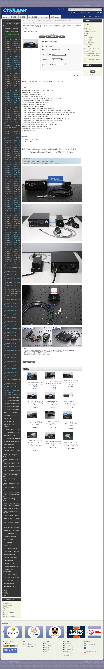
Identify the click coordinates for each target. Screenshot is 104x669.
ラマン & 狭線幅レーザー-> (11, 432)
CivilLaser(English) (86, 5)
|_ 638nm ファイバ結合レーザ (12, 162)
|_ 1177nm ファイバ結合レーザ (13, 293)
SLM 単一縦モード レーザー (11, 441)
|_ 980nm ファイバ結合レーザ (12, 261)
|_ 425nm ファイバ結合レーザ (12, 73)
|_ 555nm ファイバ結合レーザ (12, 145)
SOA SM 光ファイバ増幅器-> (12, 530)
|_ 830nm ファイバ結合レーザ (12, 230)
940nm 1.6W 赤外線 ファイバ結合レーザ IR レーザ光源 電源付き (35, 384)
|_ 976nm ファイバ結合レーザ (12, 259)
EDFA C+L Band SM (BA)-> (12, 508)
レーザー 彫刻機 (8, 560)
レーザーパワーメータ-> (10, 557)
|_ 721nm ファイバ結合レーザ (12, 198)
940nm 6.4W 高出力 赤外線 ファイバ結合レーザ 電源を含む (35, 403)
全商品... (4, 595)
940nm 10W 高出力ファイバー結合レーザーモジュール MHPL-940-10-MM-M (71, 444)
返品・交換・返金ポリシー (91, 42)
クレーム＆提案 (88, 39)
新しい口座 (99, 12)
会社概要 (86, 24)
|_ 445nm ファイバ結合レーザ (12, 90)
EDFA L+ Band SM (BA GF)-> (12, 506)
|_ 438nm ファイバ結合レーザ (12, 81)
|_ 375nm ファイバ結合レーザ (12, 51)
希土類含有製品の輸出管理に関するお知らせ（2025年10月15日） (92, 55)
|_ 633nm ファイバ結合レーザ (12, 155)
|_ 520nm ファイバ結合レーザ (12, 119)
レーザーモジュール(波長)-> (11, 28)
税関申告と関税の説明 (90, 31)
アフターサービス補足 (90, 51)
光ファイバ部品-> (9, 539)
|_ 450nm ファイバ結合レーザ (12, 92)
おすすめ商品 (33, 17)
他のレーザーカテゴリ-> (10, 586)
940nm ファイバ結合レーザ (49, 20)
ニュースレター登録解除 (9, 616)
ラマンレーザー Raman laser (12, 438)
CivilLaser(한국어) (97, 5)
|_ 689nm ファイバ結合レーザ (12, 185)
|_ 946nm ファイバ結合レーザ (12, 255)
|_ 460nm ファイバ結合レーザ (12, 98)
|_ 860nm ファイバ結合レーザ (12, 238)
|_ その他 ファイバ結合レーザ (12, 394)
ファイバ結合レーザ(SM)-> (11, 397)
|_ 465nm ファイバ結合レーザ (12, 105)
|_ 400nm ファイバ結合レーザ (12, 60)
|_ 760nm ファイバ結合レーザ (12, 208)
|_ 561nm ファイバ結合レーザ (12, 147)
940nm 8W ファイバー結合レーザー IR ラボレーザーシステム (71, 382)
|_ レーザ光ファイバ (10, 392)
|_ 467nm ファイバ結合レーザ (12, 107)
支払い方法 (87, 30)
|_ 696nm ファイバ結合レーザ (12, 191)
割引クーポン (6, 614)
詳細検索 (92, 74)
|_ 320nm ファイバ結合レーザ (12, 41)
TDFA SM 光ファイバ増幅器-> (12, 527)
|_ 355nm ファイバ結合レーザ (12, 45)
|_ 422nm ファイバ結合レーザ (12, 71)
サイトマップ (6, 610)
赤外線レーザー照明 (9, 554)
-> (11, 34)
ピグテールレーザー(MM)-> (11, 403)
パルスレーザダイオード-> (11, 551)
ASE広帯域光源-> (9, 444)
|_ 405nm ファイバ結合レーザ (12, 62)
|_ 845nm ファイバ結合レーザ (12, 234)
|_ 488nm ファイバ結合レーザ (12, 113)
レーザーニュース (88, 26)
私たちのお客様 (88, 44)
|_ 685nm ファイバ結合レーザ (12, 183)
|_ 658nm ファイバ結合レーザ (12, 170)
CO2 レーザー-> (8, 580)
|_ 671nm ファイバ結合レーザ (12, 181)
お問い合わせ (55, 17)
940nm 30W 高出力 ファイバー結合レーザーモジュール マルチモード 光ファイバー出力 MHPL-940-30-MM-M (35, 444)
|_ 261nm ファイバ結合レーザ (12, 37)
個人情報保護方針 (7, 605)
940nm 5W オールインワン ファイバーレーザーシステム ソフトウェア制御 (71, 403)
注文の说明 (87, 46)
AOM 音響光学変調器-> (10, 536)
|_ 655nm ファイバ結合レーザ (12, 168)
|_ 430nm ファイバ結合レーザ (12, 75)
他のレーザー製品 (9, 583)
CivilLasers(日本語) (75, 5)
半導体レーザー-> (9, 419)
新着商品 (13, 17)
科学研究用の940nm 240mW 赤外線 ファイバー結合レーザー (53, 423)
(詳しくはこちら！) (69, 118)
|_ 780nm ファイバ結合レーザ (12, 213)
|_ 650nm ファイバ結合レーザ (12, 166)
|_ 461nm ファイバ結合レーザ (12, 100)
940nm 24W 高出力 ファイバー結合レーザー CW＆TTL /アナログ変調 (35, 422)
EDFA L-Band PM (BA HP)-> (12, 503)
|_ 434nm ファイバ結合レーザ (12, 77)
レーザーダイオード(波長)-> (11, 31)
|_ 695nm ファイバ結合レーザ (12, 189)
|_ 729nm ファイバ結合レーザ (12, 200)
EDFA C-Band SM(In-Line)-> (12, 464)
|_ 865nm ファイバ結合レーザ (12, 240)
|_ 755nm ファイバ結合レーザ (12, 206)
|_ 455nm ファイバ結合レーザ (12, 94)
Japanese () (61, 9)
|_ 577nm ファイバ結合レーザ (12, 149)
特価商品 (22, 17)
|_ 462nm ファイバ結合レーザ (12, 102)
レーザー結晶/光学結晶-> (11, 566)
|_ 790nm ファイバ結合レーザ (12, 217)
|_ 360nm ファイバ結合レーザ (12, 47)
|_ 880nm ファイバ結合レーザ (12, 247)
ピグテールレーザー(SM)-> (11, 406)
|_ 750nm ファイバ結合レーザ (12, 204)
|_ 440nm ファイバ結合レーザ (12, 83)
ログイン (76, 12)
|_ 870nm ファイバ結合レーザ (12, 242)
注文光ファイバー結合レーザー (92, 48)
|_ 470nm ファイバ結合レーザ (12, 109)
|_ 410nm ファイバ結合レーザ (12, 64)
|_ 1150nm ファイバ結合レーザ (13, 291)
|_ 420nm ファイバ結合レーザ (12, 68)
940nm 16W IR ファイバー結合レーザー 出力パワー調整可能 (53, 443)
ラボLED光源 (7, 545)
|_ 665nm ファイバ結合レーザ (12, 176)
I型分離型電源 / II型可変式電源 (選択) (51, 120)
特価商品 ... (5, 590)
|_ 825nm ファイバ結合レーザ (12, 227)
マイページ (44, 17)
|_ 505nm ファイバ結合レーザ (12, 115)
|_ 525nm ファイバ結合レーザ (12, 125)
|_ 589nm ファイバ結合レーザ (12, 151)
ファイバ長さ (45, 59)
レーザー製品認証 (88, 37)
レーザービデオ (88, 50)
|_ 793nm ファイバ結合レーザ (12, 221)
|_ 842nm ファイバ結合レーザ (12, 232)
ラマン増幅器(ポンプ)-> (10, 533)
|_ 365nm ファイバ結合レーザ (12, 49)
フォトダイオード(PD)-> (10, 548)
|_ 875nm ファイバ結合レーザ (12, 244)
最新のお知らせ (88, 40)
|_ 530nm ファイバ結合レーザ (12, 131)
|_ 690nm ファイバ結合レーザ (12, 187)
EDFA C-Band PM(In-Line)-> (12, 492)
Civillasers (12, 661)
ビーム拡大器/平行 (9, 542)
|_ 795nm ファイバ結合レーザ (12, 223)
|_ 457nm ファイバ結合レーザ (12, 96)
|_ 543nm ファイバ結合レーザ (12, 142)
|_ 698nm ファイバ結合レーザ (12, 193)
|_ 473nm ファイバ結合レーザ (12, 111)
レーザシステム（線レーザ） (12, 574)
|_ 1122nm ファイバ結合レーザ (13, 289)
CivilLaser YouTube (91, 651)
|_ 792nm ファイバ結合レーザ (12, 219)
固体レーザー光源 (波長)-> (11, 412)
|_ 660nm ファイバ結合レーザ (12, 172)
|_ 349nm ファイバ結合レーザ (12, 43)
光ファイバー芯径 (46, 54)
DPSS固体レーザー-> (10, 415)
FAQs (85, 35)
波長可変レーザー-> (9, 435)
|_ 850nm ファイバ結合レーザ (12, 236)
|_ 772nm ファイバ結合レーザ (12, 210)
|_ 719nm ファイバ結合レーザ (12, 196)
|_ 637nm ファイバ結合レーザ (12, 159)
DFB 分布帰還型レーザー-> (11, 429)
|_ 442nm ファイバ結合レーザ (12, 85)
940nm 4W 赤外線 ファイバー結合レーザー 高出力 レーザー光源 (71, 423)
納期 (85, 28)
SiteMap (17, 661)
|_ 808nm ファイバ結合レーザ (12, 225)
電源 (43, 49)
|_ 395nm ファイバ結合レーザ (12, 58)
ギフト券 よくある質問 (8, 612)
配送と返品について (8, 603)
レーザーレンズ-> (9, 563)
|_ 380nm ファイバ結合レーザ (12, 54)
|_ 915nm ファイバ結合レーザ (12, 251)
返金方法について (68, 647)
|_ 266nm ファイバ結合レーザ (12, 39)
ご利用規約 (6, 607)
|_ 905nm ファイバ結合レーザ (12, 249)
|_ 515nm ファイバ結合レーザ (12, 117)
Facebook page (90, 648)
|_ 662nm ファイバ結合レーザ (12, 174)
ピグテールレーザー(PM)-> (11, 409)
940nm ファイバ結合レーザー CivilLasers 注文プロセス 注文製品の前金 (53, 383)
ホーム (5, 17)
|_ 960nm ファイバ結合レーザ (12, 257)
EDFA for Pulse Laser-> (11, 515)
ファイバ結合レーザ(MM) (34, 20)
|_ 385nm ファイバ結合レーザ (12, 56)
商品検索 (88, 65)
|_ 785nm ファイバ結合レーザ (12, 215)
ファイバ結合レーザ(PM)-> (11, 400)
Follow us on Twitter (91, 644)
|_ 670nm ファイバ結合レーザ (12, 179)
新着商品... (5, 592)
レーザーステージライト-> (11, 577)
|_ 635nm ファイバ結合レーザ (12, 157)
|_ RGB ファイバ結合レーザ (12, 390)
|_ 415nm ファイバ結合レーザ (12, 66)
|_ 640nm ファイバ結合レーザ (12, 164)
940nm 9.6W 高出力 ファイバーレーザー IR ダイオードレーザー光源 (53, 403)
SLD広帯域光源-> (9, 447)
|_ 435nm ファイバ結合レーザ (12, 79)
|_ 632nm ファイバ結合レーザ (12, 153)
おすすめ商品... (6, 593)
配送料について (88, 33)
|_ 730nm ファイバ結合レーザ (12, 202)
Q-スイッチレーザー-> (10, 422)
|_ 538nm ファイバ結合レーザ (12, 140)
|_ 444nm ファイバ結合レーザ (12, 88)
